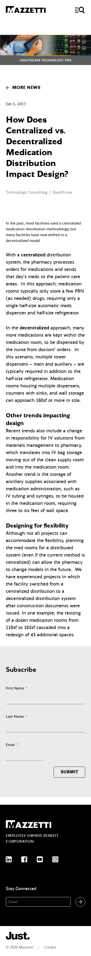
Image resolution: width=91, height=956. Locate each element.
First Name (16, 688)
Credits (50, 947)
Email (12, 744)
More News (26, 87)
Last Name (16, 716)
